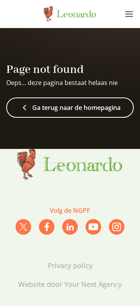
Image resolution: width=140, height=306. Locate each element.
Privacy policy (70, 265)
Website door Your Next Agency (70, 284)
